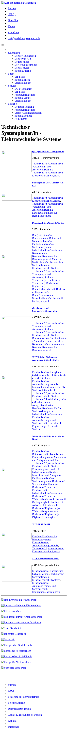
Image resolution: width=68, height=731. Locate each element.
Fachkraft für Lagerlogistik (47, 299)
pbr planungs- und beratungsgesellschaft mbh (44, 309)
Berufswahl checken (25, 55)
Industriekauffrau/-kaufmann (47, 250)
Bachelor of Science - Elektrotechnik (43, 489)
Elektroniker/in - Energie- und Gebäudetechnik (47, 374)
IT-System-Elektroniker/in (48, 389)
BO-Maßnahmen (23, 88)
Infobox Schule (23, 97)
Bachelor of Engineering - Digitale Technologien (45, 516)
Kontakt (12, 720)
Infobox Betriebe (23, 115)
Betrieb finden (22, 61)
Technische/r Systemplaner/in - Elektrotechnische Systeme (48, 174)
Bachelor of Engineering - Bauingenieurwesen (49, 292)
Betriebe (12, 103)
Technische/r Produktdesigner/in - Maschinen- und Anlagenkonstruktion (49, 402)
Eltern (11, 73)
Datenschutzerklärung (19, 708)
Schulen (12, 85)
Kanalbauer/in (39, 253)
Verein (11, 26)
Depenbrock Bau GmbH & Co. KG (48, 223)
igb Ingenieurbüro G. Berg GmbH (48, 151)
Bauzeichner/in (40, 238)
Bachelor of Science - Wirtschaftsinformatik (43, 498)
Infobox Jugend (23, 70)
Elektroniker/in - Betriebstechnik (49, 377)
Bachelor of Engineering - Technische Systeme (46, 426)
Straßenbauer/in (40, 262)
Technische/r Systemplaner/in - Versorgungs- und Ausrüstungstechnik (48, 166)
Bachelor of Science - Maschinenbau (48, 483)
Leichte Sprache (16, 702)
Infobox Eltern (22, 79)
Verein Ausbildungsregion (28, 112)
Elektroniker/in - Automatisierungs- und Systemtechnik (44, 420)
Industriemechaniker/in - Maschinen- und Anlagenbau (47, 474)
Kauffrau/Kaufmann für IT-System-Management (46, 410)
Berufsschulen (22, 67)
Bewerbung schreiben (26, 64)
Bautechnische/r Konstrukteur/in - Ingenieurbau (48, 342)
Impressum (13, 726)
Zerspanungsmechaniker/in (46, 469)
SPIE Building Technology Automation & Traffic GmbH (45, 358)
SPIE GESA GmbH (41, 524)
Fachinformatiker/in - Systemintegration (43, 245)
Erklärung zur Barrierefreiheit (23, 696)
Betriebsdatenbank (24, 106)
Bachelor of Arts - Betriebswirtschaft (47, 504)
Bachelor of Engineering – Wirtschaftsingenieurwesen (46, 510)
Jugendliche (14, 52)
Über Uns (13, 20)
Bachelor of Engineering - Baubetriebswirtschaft (45, 286)
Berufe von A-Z (23, 58)
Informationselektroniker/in (46, 387)
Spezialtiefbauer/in (41, 298)
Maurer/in (57, 259)
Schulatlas (20, 76)
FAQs (12, 14)
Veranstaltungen (23, 82)
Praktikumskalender (25, 94)
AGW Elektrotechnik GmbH (45, 558)
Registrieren (21, 118)
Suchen (12, 8)
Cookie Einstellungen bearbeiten (25, 714)
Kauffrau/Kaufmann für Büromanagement (44, 214)
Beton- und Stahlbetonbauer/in (46, 239)
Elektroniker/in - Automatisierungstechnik (45, 383)
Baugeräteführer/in (42, 235)
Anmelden (13, 32)
